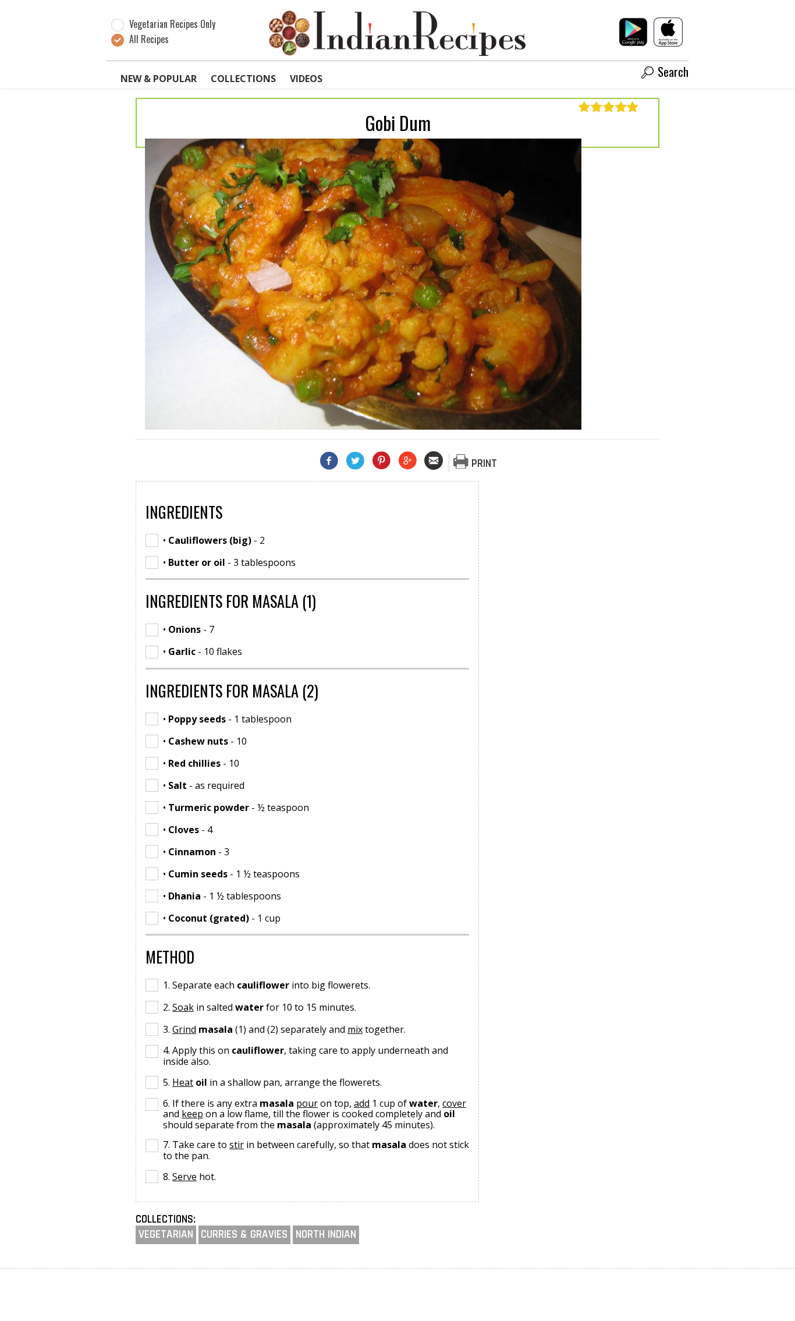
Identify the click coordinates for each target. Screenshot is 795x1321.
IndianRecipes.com (397, 32)
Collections (243, 78)
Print (484, 463)
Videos (306, 78)
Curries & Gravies (244, 1234)
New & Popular (158, 78)
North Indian (326, 1234)
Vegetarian (166, 1234)
